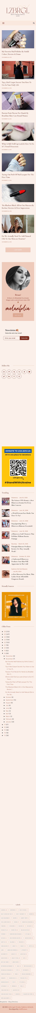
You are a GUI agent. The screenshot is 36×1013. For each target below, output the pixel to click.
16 (5, 727)
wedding (17, 994)
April (7, 714)
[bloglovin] (14, 376)
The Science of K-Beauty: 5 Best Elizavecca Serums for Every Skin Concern (22, 502)
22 (5, 642)
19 (5, 651)
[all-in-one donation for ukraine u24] (18, 447)
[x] (19, 372)
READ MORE (18, 315)
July (7, 705)
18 (5, 653)
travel (21, 986)
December (9, 656)
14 (5, 733)
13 (5, 735)
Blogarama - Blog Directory (9, 1002)
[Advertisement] (16, 412)
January (8, 722)
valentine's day (16, 990)
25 (5, 634)
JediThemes (23, 1009)
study (13, 982)
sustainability (4, 986)
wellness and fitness (27, 994)
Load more (18, 250)
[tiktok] (4, 376)
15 (5, 730)
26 (5, 631)
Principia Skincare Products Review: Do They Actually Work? (21, 548)
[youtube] (29, 372)
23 (5, 640)
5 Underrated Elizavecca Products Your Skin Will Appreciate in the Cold (19, 561)
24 (5, 637)
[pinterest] (9, 372)
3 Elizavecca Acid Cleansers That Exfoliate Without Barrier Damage (22, 536)
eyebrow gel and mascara (19, 569)
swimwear (14, 986)
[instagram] (19, 376)
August (8, 703)
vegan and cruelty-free (6, 994)
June (8, 708)
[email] (4, 372)
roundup (14, 544)
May (7, 711)
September (10, 700)
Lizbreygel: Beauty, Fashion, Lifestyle (20, 1007)
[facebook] (24, 372)
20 (5, 648)
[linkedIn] (9, 376)
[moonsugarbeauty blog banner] (16, 593)
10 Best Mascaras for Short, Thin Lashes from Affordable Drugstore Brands (22, 576)
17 (5, 724)
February (9, 719)
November (9, 659)
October (9, 697)
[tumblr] (14, 372)
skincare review (4, 982)
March (8, 716)
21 (5, 645)
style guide (21, 982)
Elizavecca (14, 497)
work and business (5, 998)
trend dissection (4, 990)
